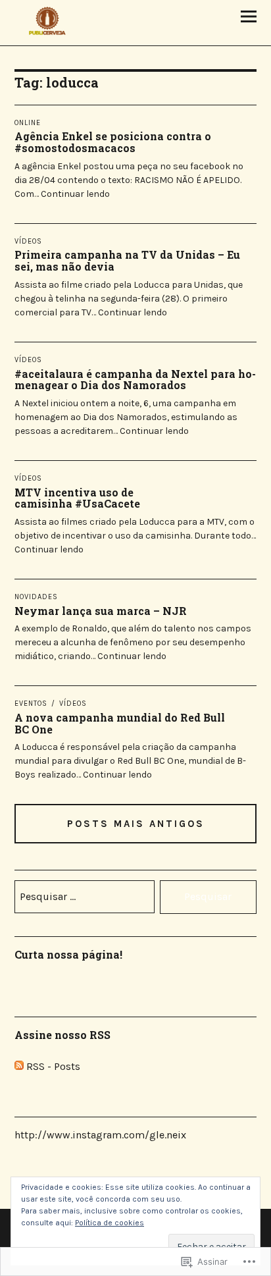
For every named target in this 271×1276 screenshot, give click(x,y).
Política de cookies (109, 1222)
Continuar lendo (75, 193)
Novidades (36, 597)
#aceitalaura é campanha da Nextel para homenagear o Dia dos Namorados (135, 379)
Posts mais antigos (136, 824)
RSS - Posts (53, 1066)
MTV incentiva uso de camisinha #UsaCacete (77, 498)
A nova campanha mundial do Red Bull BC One (119, 723)
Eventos (30, 703)
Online (27, 123)
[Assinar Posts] (19, 1066)
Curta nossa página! (68, 954)
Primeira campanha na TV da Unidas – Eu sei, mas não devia (127, 260)
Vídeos (28, 241)
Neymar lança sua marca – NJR (100, 611)
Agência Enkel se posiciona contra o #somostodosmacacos (112, 142)
